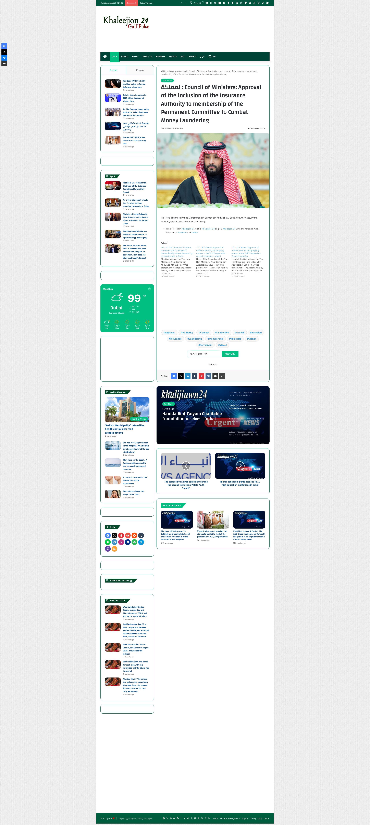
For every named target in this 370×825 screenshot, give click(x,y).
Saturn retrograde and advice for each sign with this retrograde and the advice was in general (136, 666)
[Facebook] (174, 376)
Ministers (236, 338)
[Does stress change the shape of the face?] (113, 494)
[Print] (222, 376)
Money (252, 338)
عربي (202, 57)
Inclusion (257, 332)
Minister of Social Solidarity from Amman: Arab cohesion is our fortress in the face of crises (135, 218)
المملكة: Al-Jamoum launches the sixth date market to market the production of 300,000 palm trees (212, 534)
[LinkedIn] (187, 376)
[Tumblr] (194, 376)
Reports (147, 57)
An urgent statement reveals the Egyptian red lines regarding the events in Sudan (136, 203)
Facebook (182, 232)
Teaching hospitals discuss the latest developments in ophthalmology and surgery (135, 234)
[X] (181, 376)
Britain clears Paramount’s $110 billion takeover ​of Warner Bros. (134, 98)
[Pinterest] (201, 376)
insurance (176, 338)
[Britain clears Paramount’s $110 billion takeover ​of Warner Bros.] (113, 98)
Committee (222, 332)
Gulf (114, 57)
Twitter (194, 232)
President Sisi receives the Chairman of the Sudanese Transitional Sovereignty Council (134, 187)
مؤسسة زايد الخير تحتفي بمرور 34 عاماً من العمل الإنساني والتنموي (136, 126)
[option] (213, 415)
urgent (245, 818)
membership (216, 338)
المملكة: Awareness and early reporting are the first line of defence (191, 416)
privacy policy (256, 818)
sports (173, 57)
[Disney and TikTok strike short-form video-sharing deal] (113, 140)
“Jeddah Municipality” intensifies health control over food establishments (124, 429)
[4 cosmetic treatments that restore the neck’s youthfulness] (113, 480)
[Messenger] (4, 58)
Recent (113, 70)
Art (183, 57)
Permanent (206, 345)
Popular (140, 70)
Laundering (195, 338)
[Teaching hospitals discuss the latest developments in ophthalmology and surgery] (113, 234)
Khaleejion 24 (188, 229)
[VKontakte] (208, 376)
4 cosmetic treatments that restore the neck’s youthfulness (135, 480)
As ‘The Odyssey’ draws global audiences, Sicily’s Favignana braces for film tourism (136, 112)
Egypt (135, 57)
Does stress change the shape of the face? (133, 492)
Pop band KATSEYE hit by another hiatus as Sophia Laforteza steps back (134, 84)
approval (170, 332)
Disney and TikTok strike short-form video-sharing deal (134, 140)
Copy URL (230, 354)
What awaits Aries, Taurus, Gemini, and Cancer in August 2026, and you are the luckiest (135, 649)
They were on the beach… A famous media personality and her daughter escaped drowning (135, 464)
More (191, 57)
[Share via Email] (215, 376)
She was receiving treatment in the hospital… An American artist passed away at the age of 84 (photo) (136, 447)
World (124, 57)
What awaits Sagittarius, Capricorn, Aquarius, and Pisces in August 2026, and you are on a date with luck (135, 611)
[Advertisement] (214, 29)
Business (160, 57)
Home (166, 71)
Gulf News (175, 71)
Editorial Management (230, 818)
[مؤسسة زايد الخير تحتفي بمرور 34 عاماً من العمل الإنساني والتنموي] (113, 126)
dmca (266, 818)
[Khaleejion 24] (126, 21)
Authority (187, 332)
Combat (204, 332)
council (240, 332)
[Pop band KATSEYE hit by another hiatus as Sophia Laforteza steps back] (113, 83)
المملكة (223, 345)
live (213, 57)
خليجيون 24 (107, 818)
